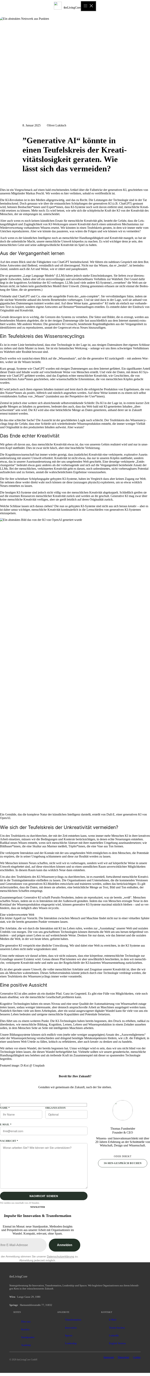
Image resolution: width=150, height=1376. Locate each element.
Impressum (109, 1357)
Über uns (25, 1321)
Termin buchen (117, 1327)
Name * (5, 1108)
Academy (26, 1345)
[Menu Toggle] (88, 6)
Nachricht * (9, 1141)
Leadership (71, 1343)
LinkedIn (114, 1335)
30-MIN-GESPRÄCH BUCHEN (123, 1163)
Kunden (25, 1329)
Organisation (55, 1108)
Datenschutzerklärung (60, 1256)
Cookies (137, 1357)
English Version (117, 1343)
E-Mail (112, 1319)
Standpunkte (28, 1337)
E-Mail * (6, 1124)
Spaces (68, 1335)
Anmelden (64, 1245)
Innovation (71, 1327)
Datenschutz (123, 1357)
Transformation (73, 1319)
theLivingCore (72, 7)
